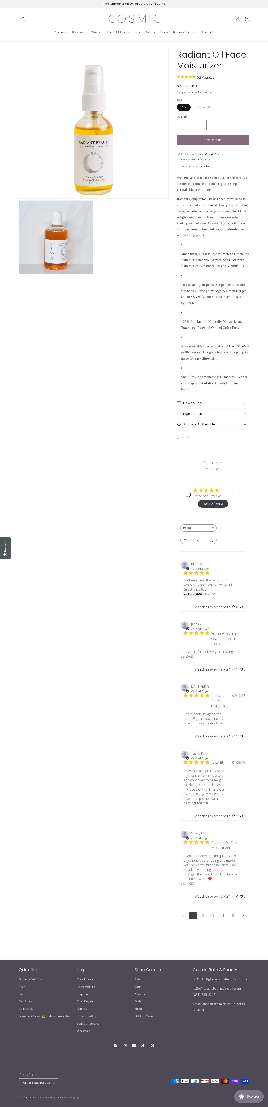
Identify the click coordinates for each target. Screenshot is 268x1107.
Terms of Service (88, 1023)
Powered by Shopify (67, 1097)
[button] (23, 19)
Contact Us (26, 1008)
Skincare (140, 979)
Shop (22, 986)
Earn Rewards (86, 979)
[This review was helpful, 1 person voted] (233, 669)
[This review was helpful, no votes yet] (233, 607)
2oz (183, 107)
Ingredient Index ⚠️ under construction (44, 1016)
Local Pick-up (86, 986)
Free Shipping (86, 1001)
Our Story (25, 1001)
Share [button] (185, 437)
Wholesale (83, 1031)
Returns (82, 1008)
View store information (196, 166)
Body (138, 1001)
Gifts (138, 986)
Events (23, 994)
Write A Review (213, 504)
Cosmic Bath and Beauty (42, 1097)
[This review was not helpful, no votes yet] (241, 607)
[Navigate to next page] (243, 915)
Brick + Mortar (145, 1016)
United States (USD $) (36, 1082)
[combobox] (198, 528)
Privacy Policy (86, 1016)
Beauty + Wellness (31, 979)
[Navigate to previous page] (183, 915)
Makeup (140, 994)
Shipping (182, 92)
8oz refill (205, 108)
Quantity (182, 116)
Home (138, 1008)
